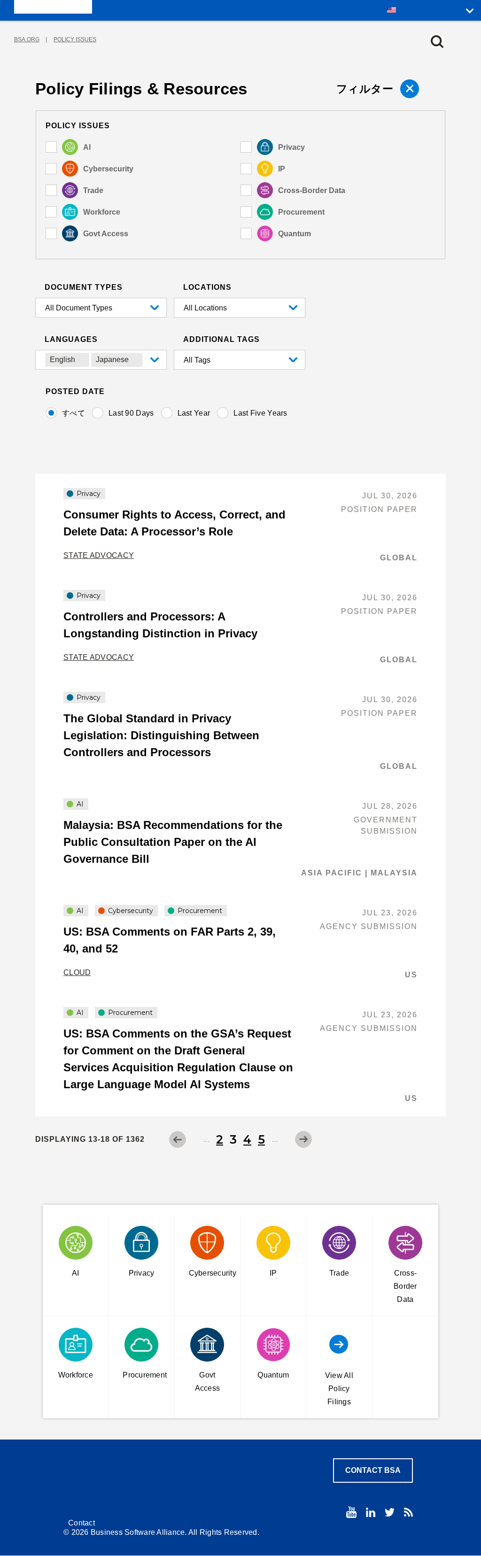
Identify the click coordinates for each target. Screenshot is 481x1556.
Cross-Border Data (311, 190)
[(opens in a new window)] (351, 1512)
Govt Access (105, 234)
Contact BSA (373, 1470)
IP (281, 169)
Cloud (77, 972)
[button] (437, 41)
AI (87, 147)
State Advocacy (98, 555)
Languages (71, 339)
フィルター (365, 89)
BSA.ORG (26, 39)
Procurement (301, 212)
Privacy (291, 147)
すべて (73, 413)
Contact (81, 1523)
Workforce (101, 212)
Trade (93, 190)
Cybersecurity (108, 169)
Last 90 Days (131, 413)
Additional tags (221, 339)
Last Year (194, 413)
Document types (84, 287)
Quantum (294, 234)
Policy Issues (75, 39)
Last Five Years (260, 413)
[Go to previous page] (177, 1139)
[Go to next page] (303, 1139)
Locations (207, 287)
